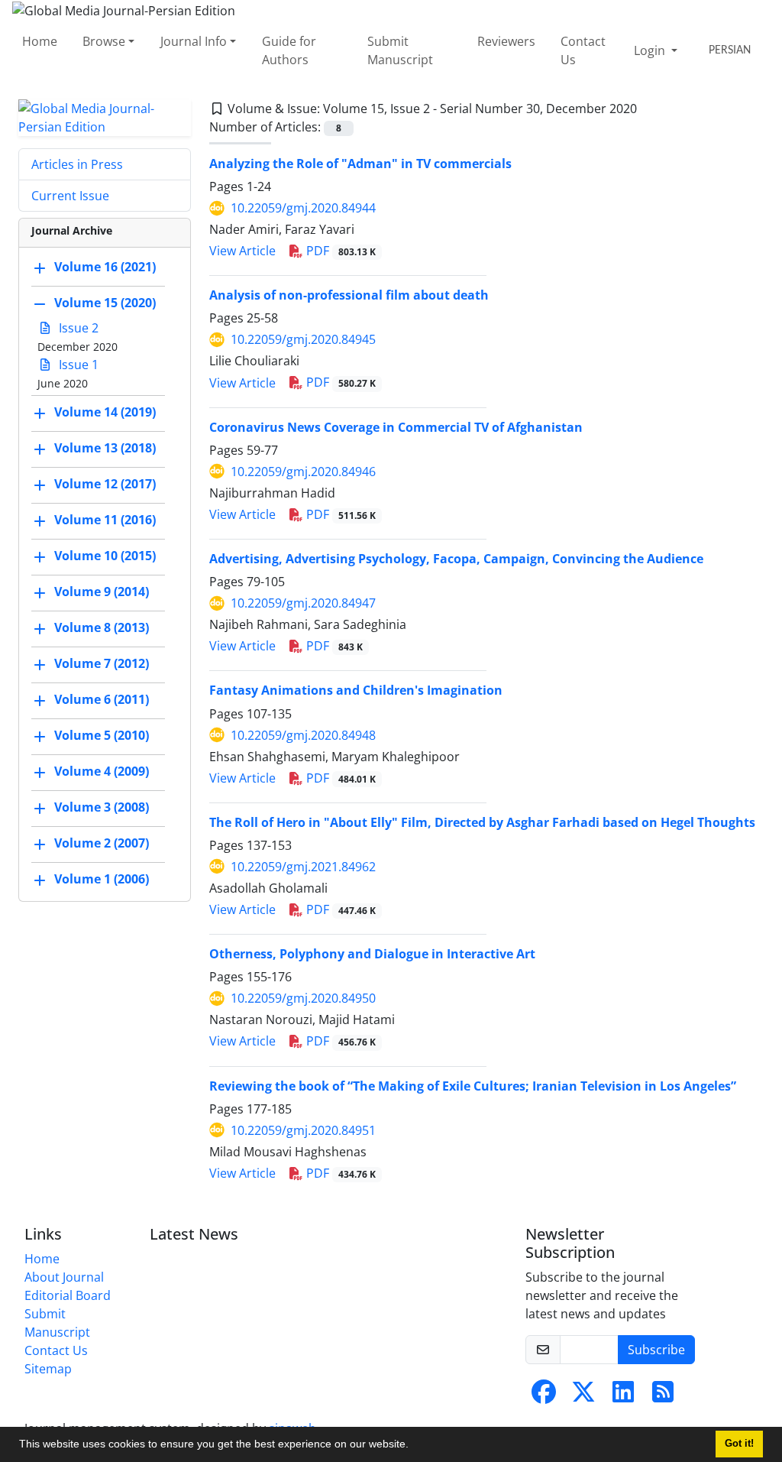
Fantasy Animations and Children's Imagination (355, 690)
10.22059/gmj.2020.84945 (303, 339)
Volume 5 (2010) (101, 735)
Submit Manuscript (400, 50)
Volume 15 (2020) (105, 302)
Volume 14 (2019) (105, 412)
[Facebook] (543, 1396)
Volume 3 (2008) (101, 807)
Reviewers (506, 41)
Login (651, 50)
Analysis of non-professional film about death (349, 295)
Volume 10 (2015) (105, 555)
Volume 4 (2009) (101, 771)
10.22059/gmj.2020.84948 (303, 735)
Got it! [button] (739, 1443)
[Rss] (663, 1396)
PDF (339, 250)
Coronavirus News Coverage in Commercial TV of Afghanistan (396, 427)
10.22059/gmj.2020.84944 (303, 207)
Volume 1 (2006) (101, 878)
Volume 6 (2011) (101, 699)
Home (39, 41)
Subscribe (656, 1349)
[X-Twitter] (583, 1396)
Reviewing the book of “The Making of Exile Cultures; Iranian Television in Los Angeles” (472, 1086)
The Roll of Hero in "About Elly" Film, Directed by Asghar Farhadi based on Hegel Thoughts (482, 822)
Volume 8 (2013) (101, 627)
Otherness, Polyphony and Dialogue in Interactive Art (372, 953)
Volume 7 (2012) (101, 663)
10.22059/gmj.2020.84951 (303, 1130)
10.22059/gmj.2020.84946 (303, 471)
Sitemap (48, 1368)
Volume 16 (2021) (105, 266)
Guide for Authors (289, 50)
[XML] (649, 108)
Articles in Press (77, 164)
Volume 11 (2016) (105, 519)
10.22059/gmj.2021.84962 (303, 866)
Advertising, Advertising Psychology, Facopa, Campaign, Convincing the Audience (456, 558)
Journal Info (193, 41)
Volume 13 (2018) (105, 447)
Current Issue (70, 195)
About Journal (64, 1277)
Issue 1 (77, 364)
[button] (414, 1446)
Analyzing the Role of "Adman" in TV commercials (360, 163)
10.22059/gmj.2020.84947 (303, 603)
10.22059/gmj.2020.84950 (303, 998)
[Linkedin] (623, 1396)
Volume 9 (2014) (101, 591)
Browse (103, 41)
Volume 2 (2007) (101, 843)
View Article (242, 250)
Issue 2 (77, 327)
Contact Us (583, 50)
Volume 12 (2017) (105, 483)
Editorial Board (67, 1295)
